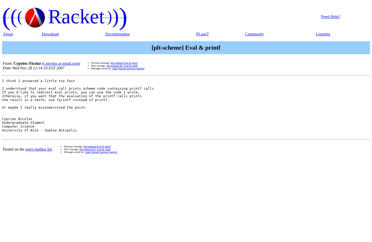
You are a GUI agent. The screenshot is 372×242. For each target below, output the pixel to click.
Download (50, 34)
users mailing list (38, 149)
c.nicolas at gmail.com (61, 63)
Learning (323, 34)
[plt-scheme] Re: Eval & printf (122, 65)
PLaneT (202, 34)
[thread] (122, 68)
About (8, 34)
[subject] (131, 68)
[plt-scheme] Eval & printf (124, 63)
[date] (115, 68)
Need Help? (330, 16)
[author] (140, 68)
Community (254, 34)
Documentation (117, 34)
